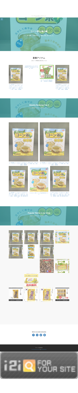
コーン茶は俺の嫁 (39, 31)
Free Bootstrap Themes (36, 349)
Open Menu (2, 19)
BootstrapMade (43, 349)
